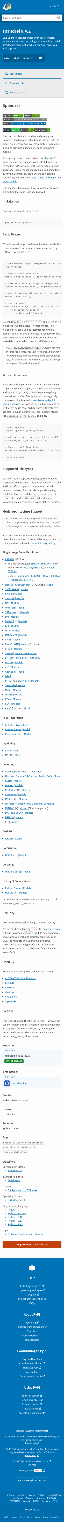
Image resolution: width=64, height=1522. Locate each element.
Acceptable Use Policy (31, 1413)
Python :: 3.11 (15, 1221)
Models (49, 585)
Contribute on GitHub (30, 1363)
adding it (52, 543)
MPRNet (9, 804)
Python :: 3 (13, 1210)
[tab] (32, 74)
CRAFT (8, 649)
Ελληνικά (30, 1498)
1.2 (17, 725)
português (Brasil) (54, 1495)
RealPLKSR (23, 681)
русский (26, 1501)
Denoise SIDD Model (26, 776)
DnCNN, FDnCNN (14, 813)
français (31, 1495)
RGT (7, 658)
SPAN (8, 639)
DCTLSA (9, 662)
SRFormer (10, 612)
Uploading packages (31, 1290)
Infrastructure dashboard (30, 1327)
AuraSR (9, 708)
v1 (25, 708)
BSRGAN (37, 567)
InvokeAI (10, 987)
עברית (36, 1501)
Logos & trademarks (32, 1335)
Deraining (37, 804)
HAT (7, 603)
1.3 (22, 725)
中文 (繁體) (15, 1501)
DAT (7, 617)
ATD (7, 667)
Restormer (11, 790)
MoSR (8, 690)
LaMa (8, 750)
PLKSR (8, 681)
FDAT (8, 704)
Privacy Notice (31, 1409)
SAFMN (9, 653)
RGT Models (17, 658)
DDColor (9, 855)
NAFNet (9, 785)
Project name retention (30, 1299)
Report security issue (32, 1400)
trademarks (26, 1452)
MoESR (9, 694)
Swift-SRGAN (12, 589)
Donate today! (32, 1443)
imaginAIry (11, 997)
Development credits (30, 1376)
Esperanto (45, 1501)
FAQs (32, 1303)
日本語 (41, 1495)
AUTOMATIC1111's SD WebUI (20, 978)
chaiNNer (49, 158)
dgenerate (10, 1001)
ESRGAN (9, 559)
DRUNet (9, 817)
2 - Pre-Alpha (15, 1170)
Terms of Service (31, 1396)
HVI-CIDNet (11, 893)
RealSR (28, 567)
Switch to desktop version (32, 1480)
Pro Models (35, 644)
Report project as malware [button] (32, 1244)
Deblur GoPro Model (50, 776)
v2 (29, 708)
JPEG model (30, 653)
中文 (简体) (51, 1498)
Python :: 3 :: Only (17, 1213)
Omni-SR (10, 608)
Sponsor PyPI (32, 1372)
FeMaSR (9, 621)
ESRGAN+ (46, 563)
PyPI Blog (30, 1322)
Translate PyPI (30, 1368)
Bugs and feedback (32, 1359)
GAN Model (21, 771)
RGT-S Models (32, 658)
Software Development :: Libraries (26, 1234)
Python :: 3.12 (15, 1224)
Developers (14, 1180)
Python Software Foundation (34, 1461)
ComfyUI (10, 983)
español (21, 1495)
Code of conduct (30, 1404)
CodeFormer (12, 734)
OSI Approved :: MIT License (22, 1190)
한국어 (56, 1501)
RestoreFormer (13, 729)
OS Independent (16, 1200)
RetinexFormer (13, 888)
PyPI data (9, 1050)
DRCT (8, 676)
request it (36, 543)
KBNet (8, 781)
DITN (7, 630)
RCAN (8, 699)
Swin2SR (10, 598)
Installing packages (30, 1286)
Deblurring (25, 804)
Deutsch (40, 1498)
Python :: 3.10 (15, 1217)
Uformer (9, 776)
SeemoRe (10, 685)
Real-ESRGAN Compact (17, 585)
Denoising (49, 804)
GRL (7, 626)
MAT (7, 755)
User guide (31, 1294)
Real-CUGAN (12, 644)
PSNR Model (35, 771)
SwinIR (9, 594)
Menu (53, 6)
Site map (32, 1464)
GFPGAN (9, 725)
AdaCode (10, 672)
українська (18, 1498)
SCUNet (9, 771)
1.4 (27, 725)
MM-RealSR (11, 635)
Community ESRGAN (28, 576)
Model (26, 729)
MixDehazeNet (13, 872)
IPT (7, 822)
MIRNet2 (10, 808)
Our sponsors (32, 1340)
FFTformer (11, 794)
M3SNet (9, 799)
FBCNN (9, 838)
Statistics (32, 1331)
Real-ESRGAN (25, 580)
